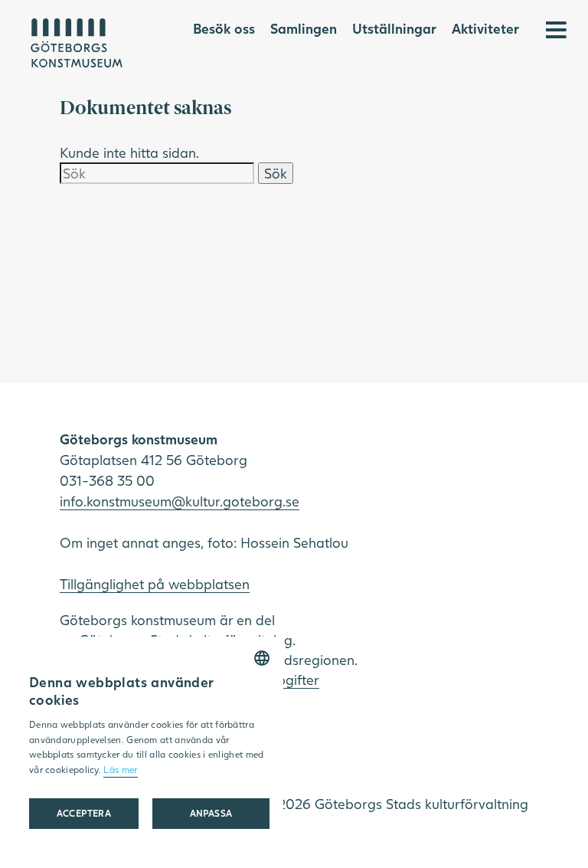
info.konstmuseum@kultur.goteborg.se (179, 501)
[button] (211, 813)
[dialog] (149, 745)
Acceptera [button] (84, 813)
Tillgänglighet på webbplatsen (155, 583)
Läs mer (120, 769)
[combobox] (262, 658)
